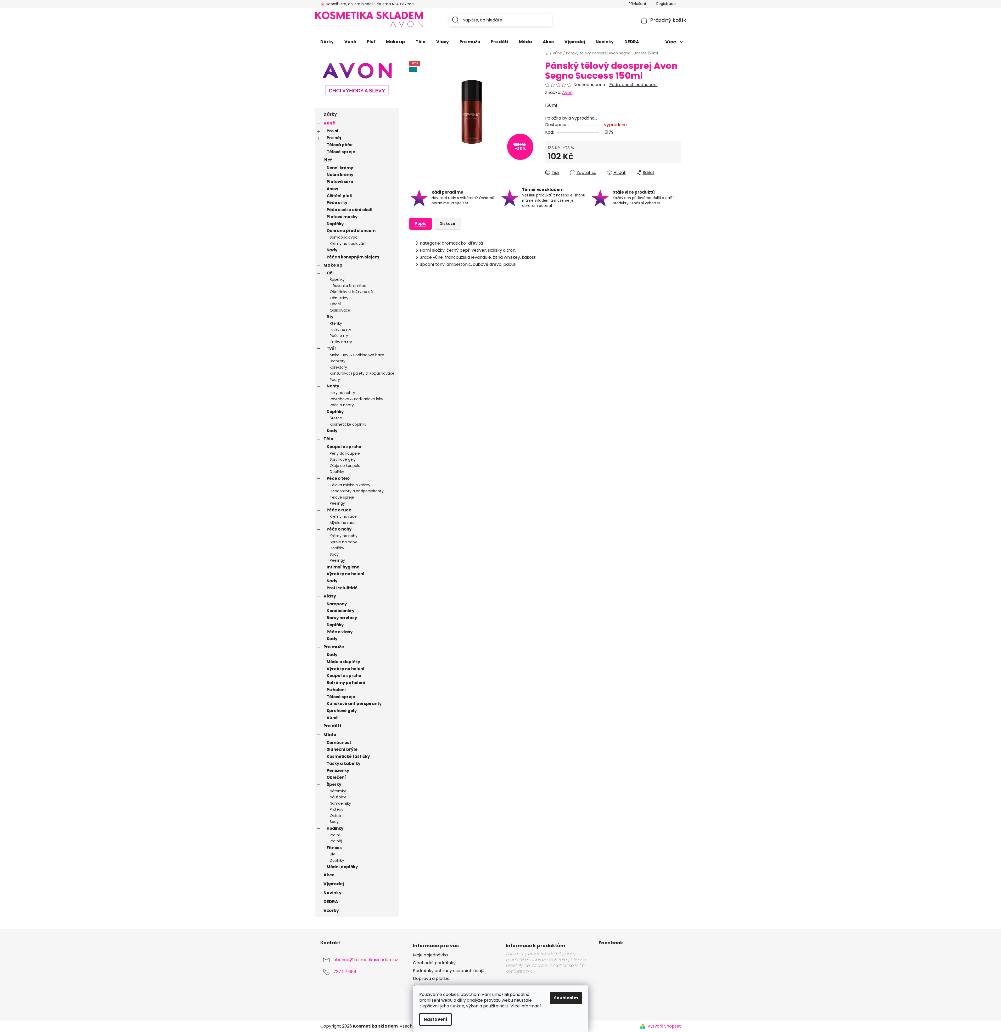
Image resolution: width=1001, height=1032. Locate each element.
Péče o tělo (338, 478)
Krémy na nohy (343, 535)
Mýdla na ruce (343, 522)
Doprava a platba (431, 979)
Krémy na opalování (348, 243)
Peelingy (337, 503)
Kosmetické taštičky (348, 756)
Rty (330, 316)
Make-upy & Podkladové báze (357, 355)
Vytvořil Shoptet (664, 1026)
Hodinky (335, 828)
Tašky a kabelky (343, 763)
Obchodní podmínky (434, 963)
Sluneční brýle (342, 749)
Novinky (332, 893)
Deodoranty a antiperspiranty (357, 491)
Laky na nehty (342, 392)
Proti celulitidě (342, 588)
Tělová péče (340, 145)
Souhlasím (566, 998)
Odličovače (340, 310)
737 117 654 (344, 972)
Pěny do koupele (345, 453)
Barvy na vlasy (342, 618)
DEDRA (330, 902)
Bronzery (337, 361)
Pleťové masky (342, 216)
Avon (567, 92)
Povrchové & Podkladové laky (356, 399)
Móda (330, 735)
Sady (332, 250)
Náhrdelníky (340, 803)
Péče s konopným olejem (353, 257)
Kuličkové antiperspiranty (354, 703)
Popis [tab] (420, 223)
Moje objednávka (430, 955)
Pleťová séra (340, 181)
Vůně (329, 123)
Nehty (333, 386)
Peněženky (338, 770)
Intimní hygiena (343, 567)
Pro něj (334, 137)
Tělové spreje (341, 152)
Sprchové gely (343, 459)
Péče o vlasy (340, 632)
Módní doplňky (342, 867)
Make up (332, 265)
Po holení (336, 689)
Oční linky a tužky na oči (351, 291)
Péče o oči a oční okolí (350, 209)
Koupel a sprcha (344, 446)
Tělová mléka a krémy (350, 485)
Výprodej (333, 884)
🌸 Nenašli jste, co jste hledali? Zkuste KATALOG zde (367, 4)
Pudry (335, 379)
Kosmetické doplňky (348, 424)
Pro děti (332, 726)
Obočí (335, 304)
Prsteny (336, 809)
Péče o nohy (339, 529)
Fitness (334, 847)
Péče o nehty (342, 405)
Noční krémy (340, 174)
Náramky (338, 791)
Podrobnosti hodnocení (633, 85)
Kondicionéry (340, 610)
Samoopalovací (344, 237)
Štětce (336, 418)
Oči (330, 273)
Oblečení (336, 777)
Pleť (327, 160)
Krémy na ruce (343, 516)
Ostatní (337, 815)
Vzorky (331, 910)
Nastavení (435, 1019)
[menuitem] (327, 42)
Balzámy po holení (346, 682)
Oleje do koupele (345, 465)
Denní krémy (340, 168)
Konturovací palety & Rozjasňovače (362, 373)
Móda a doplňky (343, 661)
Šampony (337, 604)
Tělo (328, 439)
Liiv (332, 854)
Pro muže (333, 647)
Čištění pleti (339, 196)
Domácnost (339, 742)
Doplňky (335, 224)
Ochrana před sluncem (351, 230)
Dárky (330, 114)
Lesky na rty (340, 329)
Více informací (525, 1006)
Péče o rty (337, 202)
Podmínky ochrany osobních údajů (448, 971)
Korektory (338, 367)
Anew (332, 188)
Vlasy (329, 596)
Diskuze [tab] (447, 223)
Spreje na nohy (343, 542)
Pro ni (332, 131)
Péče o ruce (339, 510)
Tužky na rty (341, 342)
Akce (328, 875)
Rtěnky (336, 323)
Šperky (334, 784)
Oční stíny (339, 298)
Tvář (331, 348)
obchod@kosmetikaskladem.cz (365, 960)
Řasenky (337, 279)
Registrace (666, 3)
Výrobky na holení (346, 574)
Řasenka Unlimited (349, 285)
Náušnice (338, 797)
